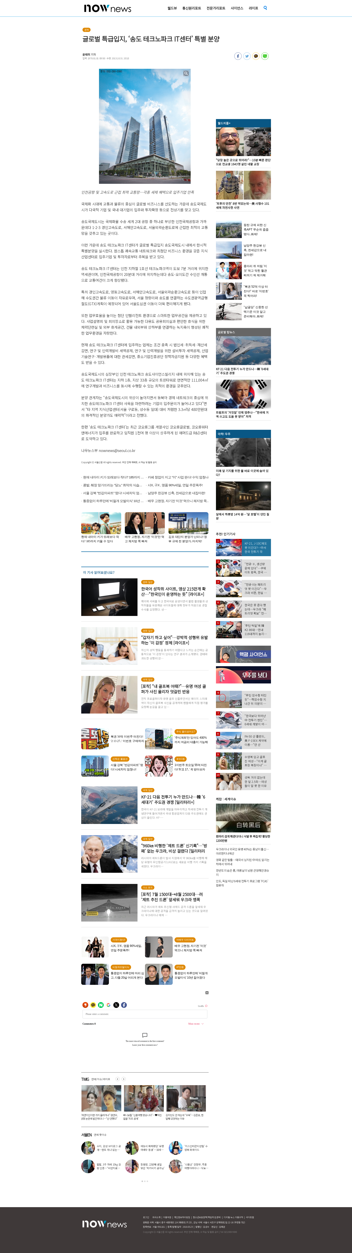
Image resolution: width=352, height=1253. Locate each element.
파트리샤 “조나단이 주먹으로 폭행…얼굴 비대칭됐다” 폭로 (108, 1149)
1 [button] (142, 1181)
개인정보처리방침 (182, 1217)
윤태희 (86, 54)
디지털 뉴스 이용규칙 (233, 1217)
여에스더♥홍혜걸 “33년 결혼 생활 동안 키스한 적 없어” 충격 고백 (109, 1168)
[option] (99, 1104)
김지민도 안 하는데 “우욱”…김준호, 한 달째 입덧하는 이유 (99, 1116)
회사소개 (156, 1217)
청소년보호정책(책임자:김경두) (207, 1217)
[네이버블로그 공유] (265, 59)
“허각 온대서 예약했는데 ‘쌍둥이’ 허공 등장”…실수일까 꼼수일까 (184, 1116)
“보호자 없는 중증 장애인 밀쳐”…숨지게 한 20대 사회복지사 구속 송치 (141, 1116)
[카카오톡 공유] (256, 59)
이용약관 (167, 1217)
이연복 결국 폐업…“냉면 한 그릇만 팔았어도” (152, 1149)
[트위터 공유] (247, 59)
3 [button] (147, 1181)
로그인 (146, 1217)
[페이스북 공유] (238, 59)
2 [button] (145, 1181)
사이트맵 (250, 1217)
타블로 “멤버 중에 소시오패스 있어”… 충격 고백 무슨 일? (152, 1168)
